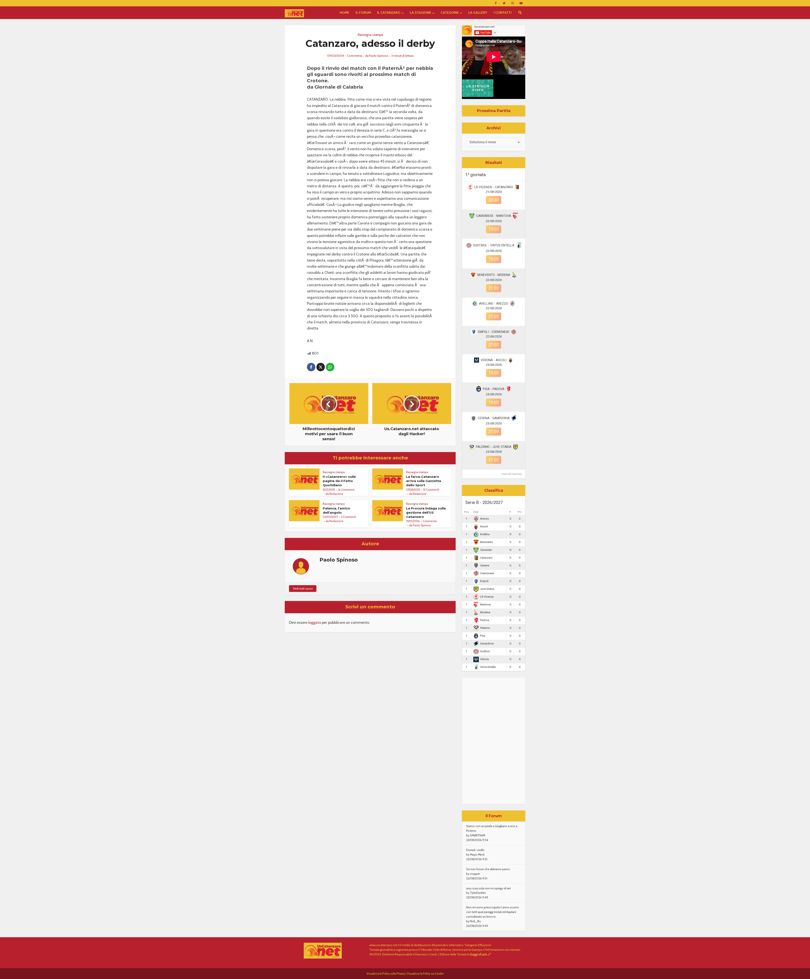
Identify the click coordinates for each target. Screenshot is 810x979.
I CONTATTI (503, 13)
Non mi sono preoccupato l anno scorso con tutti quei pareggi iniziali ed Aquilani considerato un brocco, (492, 911)
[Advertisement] (493, 741)
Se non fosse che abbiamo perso (488, 869)
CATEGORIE (450, 13)
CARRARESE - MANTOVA (493, 216)
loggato (314, 622)
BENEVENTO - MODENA (493, 275)
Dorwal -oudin (475, 850)
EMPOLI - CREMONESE (493, 332)
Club (475, 511)
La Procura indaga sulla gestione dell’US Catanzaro (426, 512)
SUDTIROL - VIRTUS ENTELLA (493, 245)
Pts (520, 511)
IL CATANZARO (388, 13)
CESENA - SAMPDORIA (494, 418)
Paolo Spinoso (378, 56)
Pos (466, 511)
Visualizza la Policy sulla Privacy (386, 973)
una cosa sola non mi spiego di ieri (488, 888)
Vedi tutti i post (303, 588)
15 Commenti (431, 489)
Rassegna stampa (370, 35)
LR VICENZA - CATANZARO (493, 187)
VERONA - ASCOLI (493, 360)
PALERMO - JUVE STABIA (493, 447)
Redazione (336, 494)
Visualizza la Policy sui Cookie (425, 973)
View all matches (512, 474)
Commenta (354, 56)
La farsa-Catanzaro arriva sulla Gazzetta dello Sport (423, 481)
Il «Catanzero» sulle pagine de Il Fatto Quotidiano (339, 481)
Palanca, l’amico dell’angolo (336, 510)
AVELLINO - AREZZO (493, 303)
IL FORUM (363, 13)
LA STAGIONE (420, 13)
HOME (344, 13)
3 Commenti (348, 517)
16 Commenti (346, 489)
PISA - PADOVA (493, 389)
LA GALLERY (477, 13)
